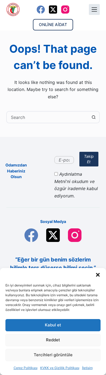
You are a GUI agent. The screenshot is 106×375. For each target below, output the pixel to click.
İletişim (87, 368)
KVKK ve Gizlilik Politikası (59, 368)
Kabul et (53, 324)
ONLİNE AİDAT (53, 24)
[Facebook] (41, 9)
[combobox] (47, 117)
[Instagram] (65, 9)
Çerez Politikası (26, 368)
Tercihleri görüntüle (53, 354)
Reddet (53, 339)
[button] (98, 275)
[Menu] (94, 9)
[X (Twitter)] (53, 9)
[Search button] (93, 117)
